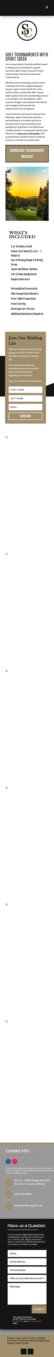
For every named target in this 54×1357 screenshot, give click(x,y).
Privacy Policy (18, 1321)
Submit (39, 1309)
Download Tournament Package (27, 153)
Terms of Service (34, 1321)
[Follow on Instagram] (15, 1161)
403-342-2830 (23, 1194)
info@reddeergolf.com (28, 1205)
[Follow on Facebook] (8, 1161)
